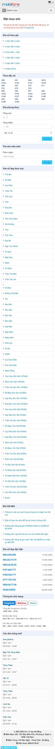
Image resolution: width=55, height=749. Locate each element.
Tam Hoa (9, 235)
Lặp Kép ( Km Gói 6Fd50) (16, 437)
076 (16, 88)
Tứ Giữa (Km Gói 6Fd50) (15, 470)
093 (16, 85)
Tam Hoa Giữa (11, 218)
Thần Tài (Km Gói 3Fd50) (16, 453)
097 (29, 91)
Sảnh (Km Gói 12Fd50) (15, 381)
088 (3, 80)
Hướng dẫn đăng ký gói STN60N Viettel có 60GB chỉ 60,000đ (27, 527)
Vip (6, 298)
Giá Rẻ (8, 240)
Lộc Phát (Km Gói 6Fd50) (16, 431)
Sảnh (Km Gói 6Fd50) (14, 459)
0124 (3, 82)
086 (3, 91)
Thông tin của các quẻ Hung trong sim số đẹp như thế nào (27, 513)
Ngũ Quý (8, 257)
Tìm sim (47, 138)
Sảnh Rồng (9, 370)
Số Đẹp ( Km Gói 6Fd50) (15, 426)
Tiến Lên (8, 196)
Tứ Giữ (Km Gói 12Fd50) (15, 481)
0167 (17, 96)
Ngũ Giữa (9, 332)
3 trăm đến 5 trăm (12, 46)
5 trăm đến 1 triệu (12, 52)
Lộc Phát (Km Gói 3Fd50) (16, 492)
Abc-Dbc (8, 320)
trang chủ (30, 27)
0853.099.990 (9, 554)
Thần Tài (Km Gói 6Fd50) (16, 420)
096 (16, 91)
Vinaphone (9, 603)
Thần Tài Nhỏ (10, 273)
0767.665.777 (9, 569)
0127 (30, 82)
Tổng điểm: (8, 122)
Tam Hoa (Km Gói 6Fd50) (16, 409)
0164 (30, 93)
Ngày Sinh (9, 337)
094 (29, 80)
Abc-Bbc (8, 304)
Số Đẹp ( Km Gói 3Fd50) (15, 448)
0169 (44, 96)
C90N (7, 354)
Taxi (6, 229)
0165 (44, 93)
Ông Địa (8, 207)
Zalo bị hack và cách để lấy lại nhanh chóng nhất (25, 520)
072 (3, 88)
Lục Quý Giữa (11, 359)
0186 (3, 101)
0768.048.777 (9, 574)
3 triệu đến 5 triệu (12, 63)
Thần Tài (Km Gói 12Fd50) (16, 387)
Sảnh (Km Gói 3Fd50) (14, 442)
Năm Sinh (9, 213)
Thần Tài (8, 191)
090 (3, 85)
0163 (17, 93)
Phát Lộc (8, 343)
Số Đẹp (8, 179)
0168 (30, 96)
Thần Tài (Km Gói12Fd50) (16, 486)
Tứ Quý (8, 251)
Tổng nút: (7, 113)
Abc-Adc (8, 315)
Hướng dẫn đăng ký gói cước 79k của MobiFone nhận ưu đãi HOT (27, 541)
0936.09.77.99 (9, 584)
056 (16, 99)
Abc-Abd (8, 309)
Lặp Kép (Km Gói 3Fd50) (15, 414)
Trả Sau (8, 174)
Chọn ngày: (8, 152)
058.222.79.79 (9, 559)
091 (16, 80)
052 (3, 99)
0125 (17, 82)
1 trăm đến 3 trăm (12, 41)
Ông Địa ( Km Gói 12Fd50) (16, 403)
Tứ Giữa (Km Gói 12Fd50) (16, 475)
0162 (3, 93)
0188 (17, 101)
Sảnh (7, 262)
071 (43, 85)
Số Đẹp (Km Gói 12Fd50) (15, 392)
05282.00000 (9, 589)
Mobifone (22, 603)
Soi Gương (9, 224)
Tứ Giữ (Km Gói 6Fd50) (15, 464)
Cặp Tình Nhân (11, 246)
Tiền (7, 202)
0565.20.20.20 (9, 564)
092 (43, 99)
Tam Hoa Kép (11, 365)
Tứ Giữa (8, 268)
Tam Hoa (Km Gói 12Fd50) (16, 376)
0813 (44, 80)
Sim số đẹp (29, 731)
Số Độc (8, 287)
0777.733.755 (9, 579)
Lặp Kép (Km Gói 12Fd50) (16, 398)
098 (43, 91)
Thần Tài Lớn (10, 279)
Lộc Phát (8, 185)
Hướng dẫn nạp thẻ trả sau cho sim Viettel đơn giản (26, 534)
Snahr (7, 497)
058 (29, 99)
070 (29, 85)
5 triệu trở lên (10, 68)
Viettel (33, 603)
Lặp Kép (8, 326)
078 (29, 88)
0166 (3, 96)
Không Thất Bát (11, 293)
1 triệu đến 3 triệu (12, 57)
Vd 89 (7, 348)
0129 (44, 82)
